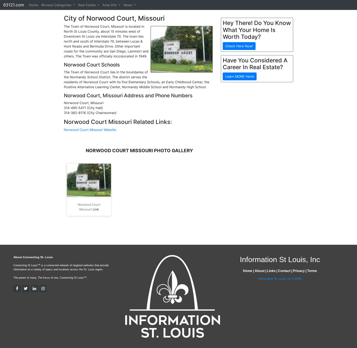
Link (96, 209)
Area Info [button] (110, 5)
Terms (312, 271)
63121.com (13, 4)
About (259, 271)
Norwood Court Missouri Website (90, 130)
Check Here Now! (239, 46)
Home (33, 5)
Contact (284, 271)
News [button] (128, 5)
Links (271, 271)
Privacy (299, 271)
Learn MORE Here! (239, 76)
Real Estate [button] (87, 5)
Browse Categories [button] (57, 5)
